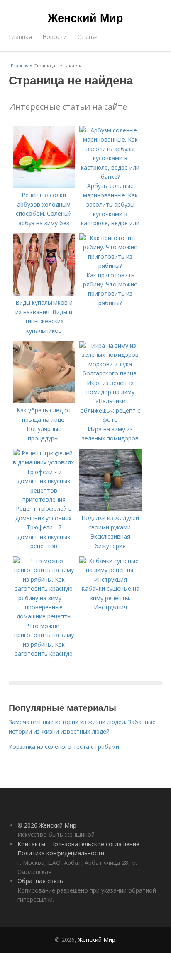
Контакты (31, 844)
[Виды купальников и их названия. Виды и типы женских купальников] (44, 293)
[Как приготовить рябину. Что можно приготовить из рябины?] (110, 266)
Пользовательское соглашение (94, 844)
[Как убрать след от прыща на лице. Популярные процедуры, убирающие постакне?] (44, 401)
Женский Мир (85, 17)
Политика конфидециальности (60, 853)
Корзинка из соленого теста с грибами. (64, 747)
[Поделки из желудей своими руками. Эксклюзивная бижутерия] (110, 509)
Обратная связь (40, 881)
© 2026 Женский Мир (46, 825)
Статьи (87, 37)
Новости (54, 37)
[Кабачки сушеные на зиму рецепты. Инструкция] (110, 579)
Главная (20, 37)
